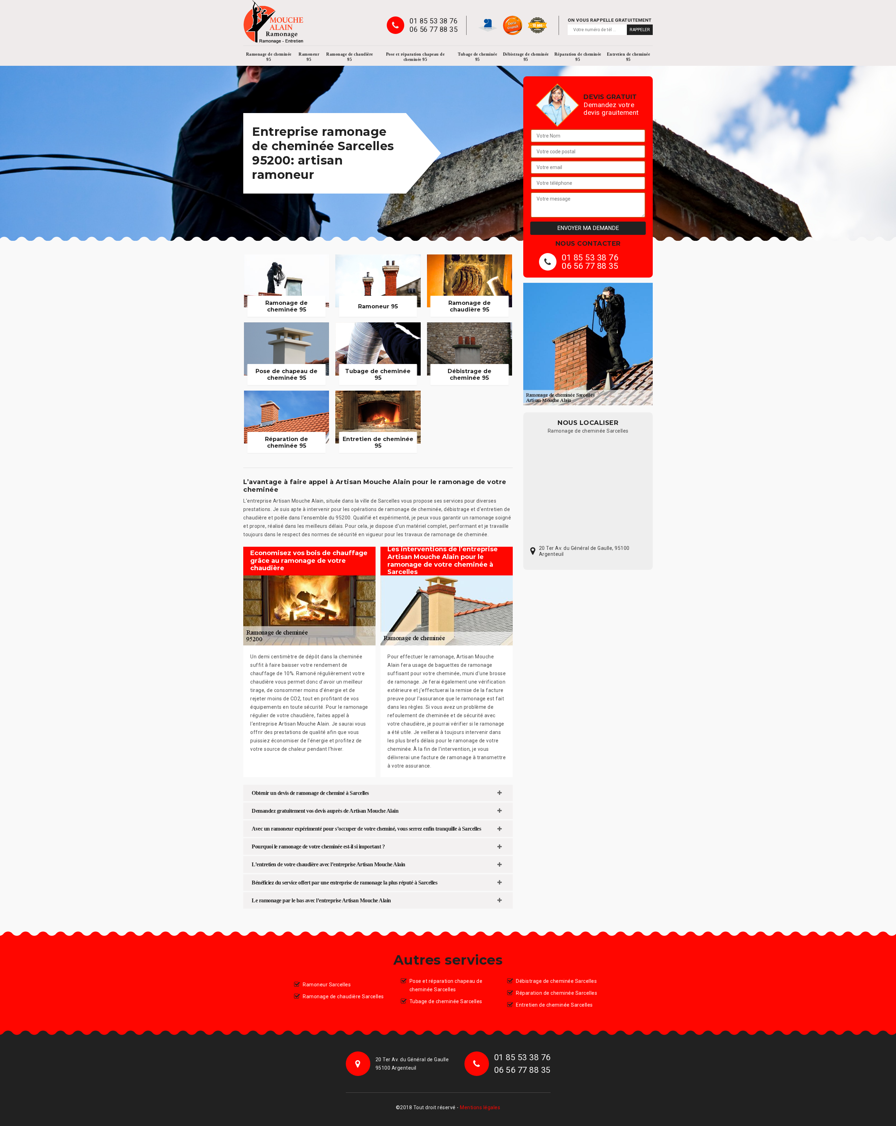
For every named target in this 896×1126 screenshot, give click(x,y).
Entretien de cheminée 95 (628, 57)
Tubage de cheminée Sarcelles (446, 1001)
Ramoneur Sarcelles (327, 984)
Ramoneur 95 (309, 57)
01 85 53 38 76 (433, 21)
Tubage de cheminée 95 (477, 57)
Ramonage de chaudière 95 (349, 57)
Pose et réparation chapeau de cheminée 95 (415, 57)
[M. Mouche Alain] (273, 22)
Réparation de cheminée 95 (577, 57)
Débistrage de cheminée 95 (526, 57)
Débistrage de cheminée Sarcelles (556, 981)
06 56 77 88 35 (433, 29)
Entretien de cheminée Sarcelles (554, 1005)
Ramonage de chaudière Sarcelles (343, 996)
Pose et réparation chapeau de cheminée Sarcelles (446, 985)
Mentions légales (480, 1107)
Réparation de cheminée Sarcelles (556, 993)
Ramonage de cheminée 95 (269, 57)
